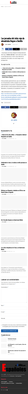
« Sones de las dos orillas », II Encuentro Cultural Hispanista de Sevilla (13, 68)
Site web (3, 318)
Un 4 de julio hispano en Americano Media (12, 220)
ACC (5, 374)
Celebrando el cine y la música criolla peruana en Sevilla (13, 72)
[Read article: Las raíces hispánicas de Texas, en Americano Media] (14, 259)
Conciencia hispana (12, 338)
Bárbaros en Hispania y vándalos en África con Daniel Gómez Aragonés (13, 76)
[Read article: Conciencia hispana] (4, 340)
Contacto (11, 381)
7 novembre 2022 (11, 138)
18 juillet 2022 (10, 194)
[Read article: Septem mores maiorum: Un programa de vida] (4, 352)
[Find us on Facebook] (1, 390)
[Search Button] (26, 2)
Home (2, 6)
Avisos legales (4, 381)
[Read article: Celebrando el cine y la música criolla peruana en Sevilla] (14, 174)
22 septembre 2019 (12, 340)
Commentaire (4, 287)
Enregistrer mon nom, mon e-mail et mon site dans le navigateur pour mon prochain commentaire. (14, 325)
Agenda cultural (8, 6)
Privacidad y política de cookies (7, 383)
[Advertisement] (14, 22)
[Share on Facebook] (8, 49)
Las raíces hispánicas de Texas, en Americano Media (13, 248)
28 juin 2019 (15, 44)
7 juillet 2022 (10, 222)
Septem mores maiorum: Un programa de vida (17, 351)
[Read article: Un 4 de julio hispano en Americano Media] (14, 230)
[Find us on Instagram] (5, 390)
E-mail (3, 312)
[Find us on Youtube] (7, 390)
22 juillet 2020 (11, 347)
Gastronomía (7, 102)
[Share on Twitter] (16, 49)
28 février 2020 (11, 353)
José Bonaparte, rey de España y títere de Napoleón (17, 345)
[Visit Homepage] (14, 2)
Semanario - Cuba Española (15, 376)
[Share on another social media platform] (23, 49)
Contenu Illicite (19, 383)
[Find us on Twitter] (3, 390)
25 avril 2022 (10, 251)
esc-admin (8, 44)
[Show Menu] (1, 2)
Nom (2, 305)
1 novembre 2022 (11, 166)
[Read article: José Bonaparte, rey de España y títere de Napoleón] (4, 346)
